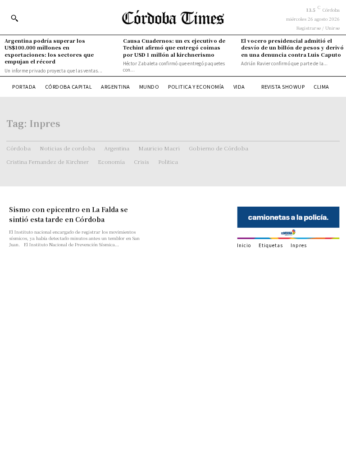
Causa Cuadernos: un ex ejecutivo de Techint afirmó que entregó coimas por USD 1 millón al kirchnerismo (174, 47)
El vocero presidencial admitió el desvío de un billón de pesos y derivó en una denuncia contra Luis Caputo (292, 47)
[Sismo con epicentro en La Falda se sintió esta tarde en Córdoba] (192, 223)
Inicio (244, 245)
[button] (14, 18)
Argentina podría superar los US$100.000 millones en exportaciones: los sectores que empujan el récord (49, 51)
